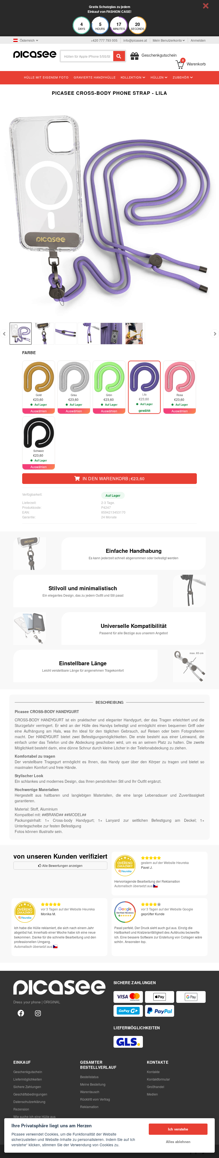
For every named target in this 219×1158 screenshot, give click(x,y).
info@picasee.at (135, 40)
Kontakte (153, 1071)
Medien (152, 1094)
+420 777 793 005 (104, 40)
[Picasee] (34, 54)
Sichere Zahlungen (27, 1086)
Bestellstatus (89, 1076)
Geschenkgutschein (27, 1071)
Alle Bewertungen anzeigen (62, 865)
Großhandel (155, 1086)
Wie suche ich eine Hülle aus (34, 1116)
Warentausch (89, 1091)
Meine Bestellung (92, 1084)
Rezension (21, 1109)
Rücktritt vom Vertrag (95, 1099)
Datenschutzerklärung (29, 1101)
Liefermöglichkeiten (27, 1079)
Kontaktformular (158, 1079)
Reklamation (89, 1106)
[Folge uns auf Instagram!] (38, 1012)
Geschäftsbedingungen (30, 1094)
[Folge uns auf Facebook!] (20, 1012)
